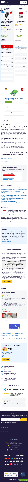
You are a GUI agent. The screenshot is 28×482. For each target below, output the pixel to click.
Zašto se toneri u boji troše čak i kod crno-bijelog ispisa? (13, 202)
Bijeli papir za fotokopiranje (21, 338)
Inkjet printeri (21, 337)
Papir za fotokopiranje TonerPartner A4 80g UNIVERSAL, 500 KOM (14, 99)
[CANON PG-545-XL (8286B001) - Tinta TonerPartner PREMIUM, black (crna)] (7, 15)
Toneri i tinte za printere (11, 5)
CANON (18, 5)
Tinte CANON (4, 337)
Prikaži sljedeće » (4, 320)
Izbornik (24, 2)
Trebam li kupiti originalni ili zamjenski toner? (11, 191)
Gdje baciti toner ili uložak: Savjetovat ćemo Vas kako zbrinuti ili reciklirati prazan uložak (14, 196)
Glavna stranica (3, 5)
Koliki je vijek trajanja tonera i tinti (9, 201)
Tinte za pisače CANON (18, 333)
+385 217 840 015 (8, 352)
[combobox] (14, 120)
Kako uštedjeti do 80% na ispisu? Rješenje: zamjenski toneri (14, 189)
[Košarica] (17, 2)
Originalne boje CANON (15, 335)
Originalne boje (5, 335)
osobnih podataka (13, 422)
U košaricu (21, 46)
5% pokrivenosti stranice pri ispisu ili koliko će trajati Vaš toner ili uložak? (13, 193)
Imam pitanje (6, 359)
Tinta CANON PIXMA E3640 (6, 158)
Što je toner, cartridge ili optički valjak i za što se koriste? (13, 187)
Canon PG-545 (23, 5)
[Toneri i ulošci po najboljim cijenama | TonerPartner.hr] (4, 2)
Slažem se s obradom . (9, 422)
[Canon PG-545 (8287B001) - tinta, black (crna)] (21, 15)
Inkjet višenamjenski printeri (7, 338)
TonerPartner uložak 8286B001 (8, 178)
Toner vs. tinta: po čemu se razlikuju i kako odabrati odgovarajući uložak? (12, 199)
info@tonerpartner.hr (9, 356)
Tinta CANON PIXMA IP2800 (6, 159)
